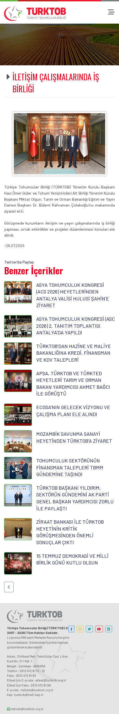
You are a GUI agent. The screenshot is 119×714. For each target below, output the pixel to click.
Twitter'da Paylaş (19, 262)
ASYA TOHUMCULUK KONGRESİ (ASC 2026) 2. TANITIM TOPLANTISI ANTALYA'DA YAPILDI (75, 325)
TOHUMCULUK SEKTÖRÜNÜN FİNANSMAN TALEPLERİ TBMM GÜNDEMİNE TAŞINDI (69, 467)
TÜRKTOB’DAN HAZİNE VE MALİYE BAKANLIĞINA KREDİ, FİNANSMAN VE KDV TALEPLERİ (73, 353)
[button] (9, 587)
